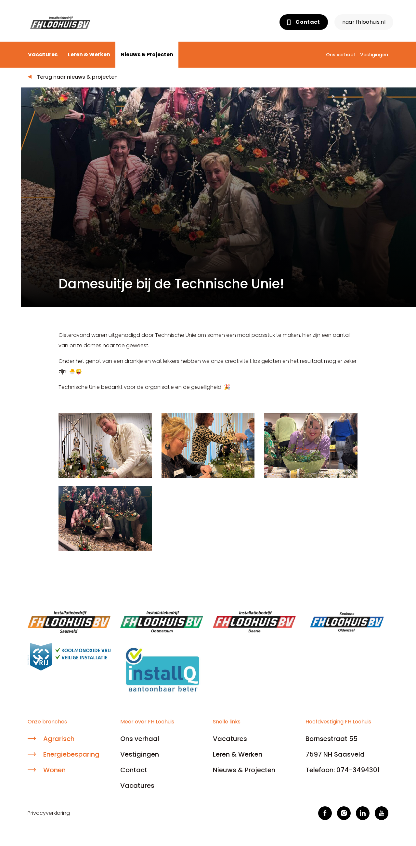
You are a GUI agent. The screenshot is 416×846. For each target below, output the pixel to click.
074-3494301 (358, 769)
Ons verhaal (340, 54)
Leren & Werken (89, 54)
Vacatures (43, 54)
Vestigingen (374, 54)
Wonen (54, 769)
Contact (307, 22)
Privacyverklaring (49, 813)
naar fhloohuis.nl (363, 22)
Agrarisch (58, 738)
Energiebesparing (71, 754)
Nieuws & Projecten (147, 54)
